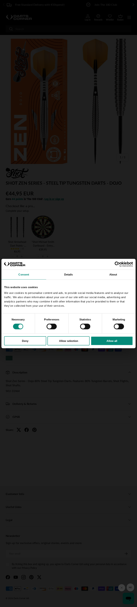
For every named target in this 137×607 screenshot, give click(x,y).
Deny (25, 340)
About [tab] (113, 274)
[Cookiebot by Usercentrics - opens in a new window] (117, 264)
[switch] (52, 326)
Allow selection (68, 340)
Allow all (111, 340)
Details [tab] (68, 274)
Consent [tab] (23, 274)
